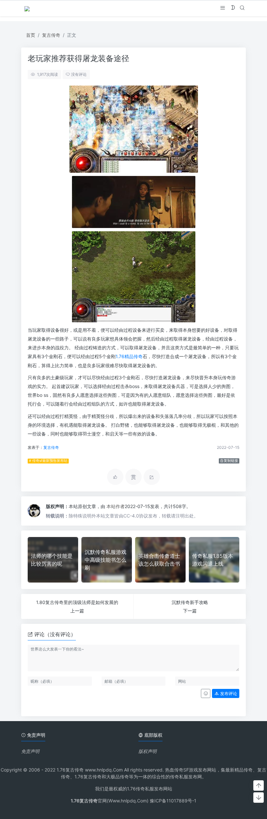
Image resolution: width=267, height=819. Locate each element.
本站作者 (115, 506)
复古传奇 (51, 35)
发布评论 (228, 693)
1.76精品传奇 (129, 356)
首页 (30, 35)
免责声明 (30, 751)
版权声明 (147, 751)
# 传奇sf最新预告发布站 (48, 461)
